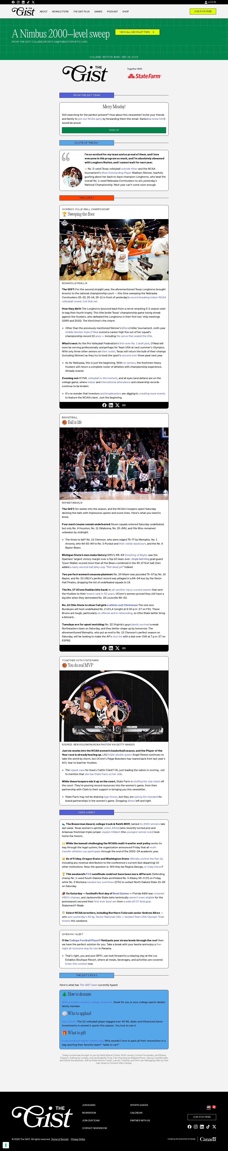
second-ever (129, 355)
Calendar (136, 1112)
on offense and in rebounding (114, 613)
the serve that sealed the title (134, 336)
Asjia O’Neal (91, 332)
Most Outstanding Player (116, 172)
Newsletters (60, 11)
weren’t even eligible (141, 897)
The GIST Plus (81, 11)
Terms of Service (59, 1139)
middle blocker (74, 332)
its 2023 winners (150, 824)
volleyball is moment (102, 378)
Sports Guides (139, 1105)
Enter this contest (76, 963)
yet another (118, 589)
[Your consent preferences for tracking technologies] (6, 1145)
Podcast (112, 11)
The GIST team (88, 985)
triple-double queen (120, 754)
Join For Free (203, 11)
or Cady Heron (153, 866)
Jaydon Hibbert (111, 832)
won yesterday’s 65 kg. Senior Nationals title (94, 917)
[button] (124, 405)
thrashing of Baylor (136, 555)
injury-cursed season (138, 589)
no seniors (129, 363)
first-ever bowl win (105, 901)
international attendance (116, 382)
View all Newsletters (137, 32)
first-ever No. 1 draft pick (134, 343)
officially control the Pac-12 (146, 858)
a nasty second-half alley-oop (87, 567)
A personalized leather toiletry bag (82, 1040)
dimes (131, 801)
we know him (156, 119)
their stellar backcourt (132, 543)
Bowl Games (121, 893)
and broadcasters (110, 393)
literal (126, 328)
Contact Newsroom (94, 1128)
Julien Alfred (111, 828)
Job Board (88, 1105)
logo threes (111, 797)
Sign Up (114, 130)
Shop (126, 11)
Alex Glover (69, 1021)
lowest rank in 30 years (100, 593)
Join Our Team (90, 1120)
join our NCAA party (90, 119)
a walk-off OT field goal (137, 901)
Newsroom (89, 1112)
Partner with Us (140, 1120)
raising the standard (146, 797)
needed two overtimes (100, 882)
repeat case (77, 770)
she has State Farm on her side (103, 774)
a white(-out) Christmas (122, 605)
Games (98, 11)
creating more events (152, 393)
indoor (91, 382)
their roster (108, 351)
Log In (212, 2)
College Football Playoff (85, 940)
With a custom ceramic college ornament (87, 1002)
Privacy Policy (78, 1139)
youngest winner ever (140, 832)
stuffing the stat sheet (146, 781)
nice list (117, 636)
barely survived (140, 624)
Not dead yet (115, 567)
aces (98, 336)
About (44, 11)
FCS (88, 874)
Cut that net (90, 301)
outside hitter (129, 168)
